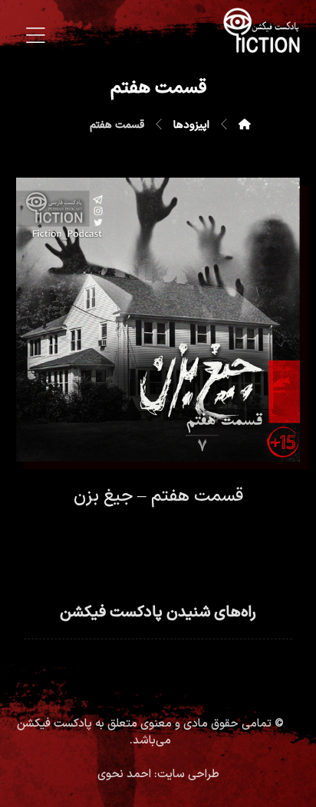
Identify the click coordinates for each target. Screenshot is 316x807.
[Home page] (245, 125)
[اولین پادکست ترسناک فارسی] (261, 30)
